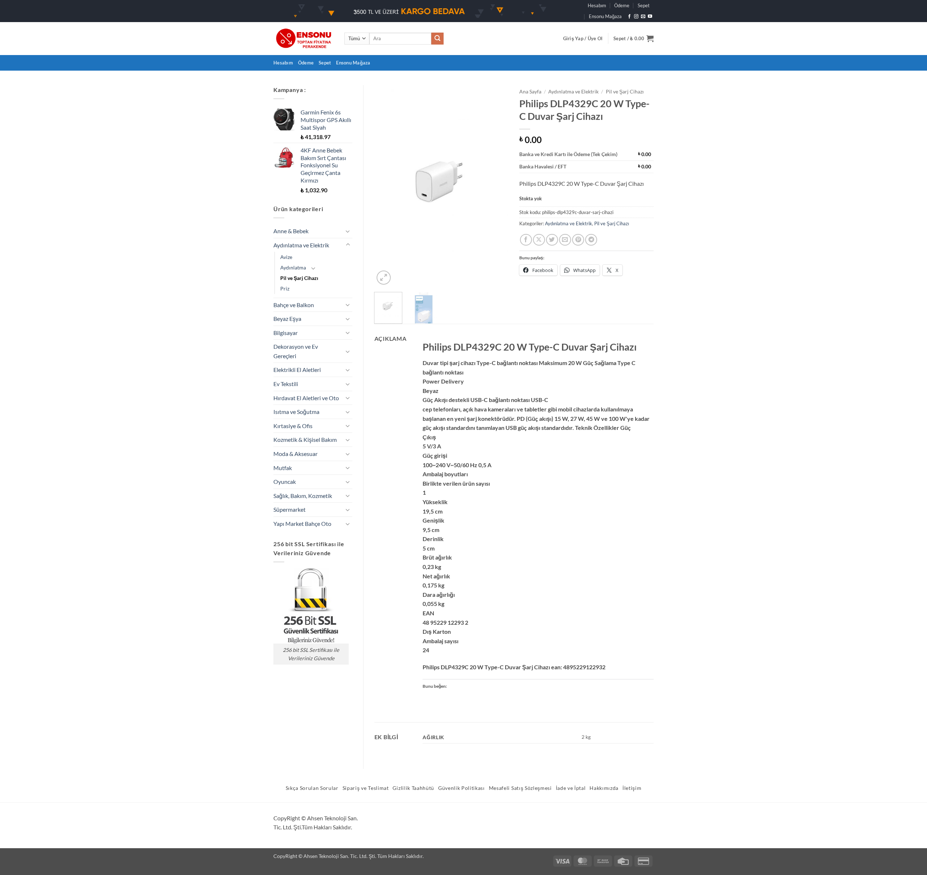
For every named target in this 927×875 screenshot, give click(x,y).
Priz (284, 288)
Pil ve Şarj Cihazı (299, 278)
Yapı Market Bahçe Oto (302, 523)
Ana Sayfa (530, 92)
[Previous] (386, 186)
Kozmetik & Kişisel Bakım (305, 439)
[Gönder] (437, 39)
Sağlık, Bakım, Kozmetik (302, 495)
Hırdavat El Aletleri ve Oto (306, 397)
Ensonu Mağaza (605, 16)
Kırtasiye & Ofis (293, 425)
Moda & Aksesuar (295, 453)
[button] (583, 38)
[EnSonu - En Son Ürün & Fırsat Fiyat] (303, 38)
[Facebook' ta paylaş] (526, 240)
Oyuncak (284, 481)
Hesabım (597, 5)
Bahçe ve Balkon (293, 304)
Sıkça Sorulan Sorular (312, 788)
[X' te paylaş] (539, 240)
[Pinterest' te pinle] (578, 240)
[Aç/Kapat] (348, 231)
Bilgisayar (285, 332)
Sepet (644, 5)
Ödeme (621, 5)
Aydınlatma (293, 267)
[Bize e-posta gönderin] (643, 16)
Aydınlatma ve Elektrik (301, 245)
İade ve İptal (571, 788)
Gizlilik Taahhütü (413, 788)
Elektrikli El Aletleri (297, 369)
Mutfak (282, 467)
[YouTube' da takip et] (650, 16)
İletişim (631, 788)
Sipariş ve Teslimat (366, 788)
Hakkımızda (604, 788)
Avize (286, 257)
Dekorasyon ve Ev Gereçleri (295, 351)
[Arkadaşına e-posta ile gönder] (565, 240)
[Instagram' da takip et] (636, 16)
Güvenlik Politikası (461, 788)
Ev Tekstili (285, 383)
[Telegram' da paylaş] (591, 240)
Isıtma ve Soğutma (296, 411)
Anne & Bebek (291, 230)
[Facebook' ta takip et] (629, 16)
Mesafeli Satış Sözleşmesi (520, 788)
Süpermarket (289, 509)
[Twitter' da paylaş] (552, 240)
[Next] (496, 186)
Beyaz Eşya (287, 318)
